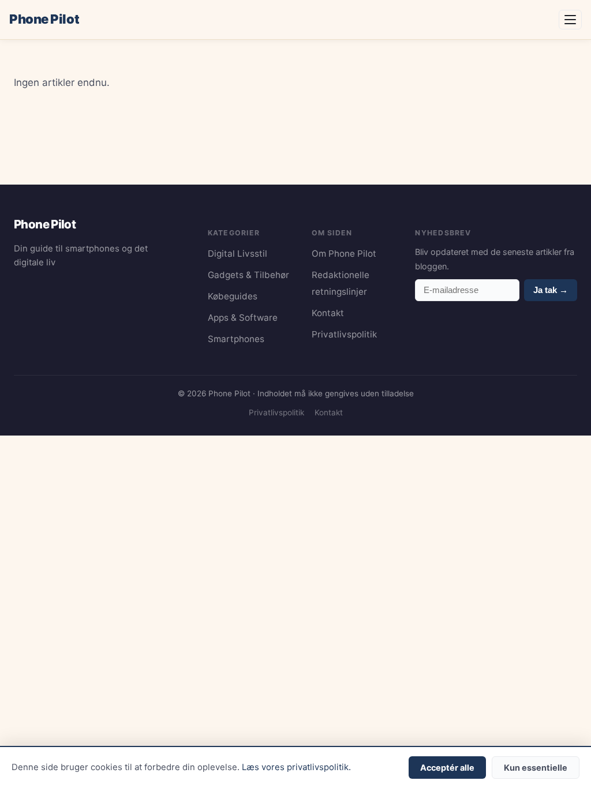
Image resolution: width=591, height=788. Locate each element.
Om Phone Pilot (344, 253)
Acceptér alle (447, 767)
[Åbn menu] (570, 19)
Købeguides (232, 296)
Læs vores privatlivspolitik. (296, 767)
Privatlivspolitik (344, 334)
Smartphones (236, 338)
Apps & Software (243, 317)
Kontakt (328, 312)
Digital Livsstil (237, 253)
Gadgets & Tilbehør (248, 274)
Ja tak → (550, 290)
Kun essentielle (535, 767)
